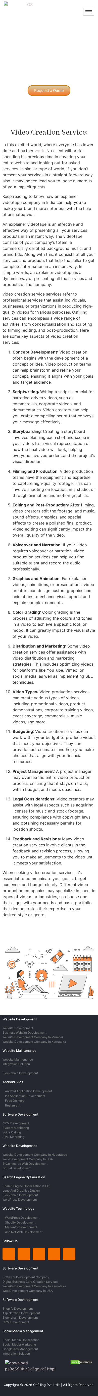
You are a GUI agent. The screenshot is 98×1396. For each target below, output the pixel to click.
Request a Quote (49, 90)
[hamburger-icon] (88, 12)
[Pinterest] (54, 1254)
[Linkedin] (9, 1254)
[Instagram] (24, 1254)
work (39, 150)
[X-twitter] (39, 1254)
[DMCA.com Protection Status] (81, 1363)
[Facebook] (69, 1254)
